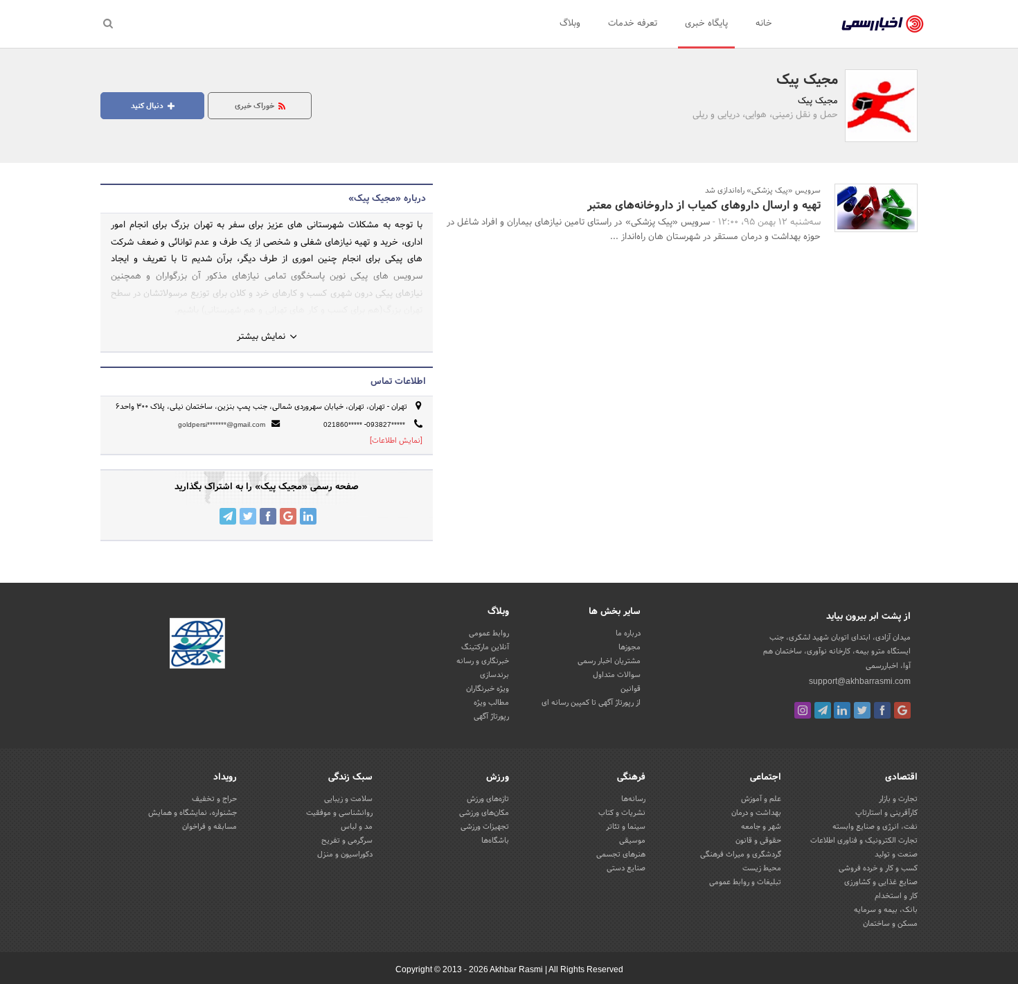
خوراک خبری (255, 106)
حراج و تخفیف (214, 799)
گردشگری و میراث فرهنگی (740, 854)
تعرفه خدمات (632, 23)
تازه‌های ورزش (488, 799)
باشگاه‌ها (495, 840)
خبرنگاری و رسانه (482, 661)
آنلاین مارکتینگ (485, 647)
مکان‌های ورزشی (484, 813)
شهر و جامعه (761, 826)
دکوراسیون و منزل (345, 854)
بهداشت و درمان (756, 813)
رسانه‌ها (633, 799)
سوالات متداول (617, 675)
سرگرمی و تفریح (347, 840)
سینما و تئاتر (625, 826)
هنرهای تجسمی (620, 854)
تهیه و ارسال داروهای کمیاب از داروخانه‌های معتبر (704, 205)
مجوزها (629, 647)
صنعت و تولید (896, 854)
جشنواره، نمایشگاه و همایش (192, 813)
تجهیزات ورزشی (485, 826)
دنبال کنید (148, 106)
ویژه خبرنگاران (487, 689)
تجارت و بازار (898, 799)
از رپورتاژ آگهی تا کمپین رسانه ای (591, 702)
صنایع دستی (626, 868)
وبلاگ (570, 23)
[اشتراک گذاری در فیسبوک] (268, 516)
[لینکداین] (842, 710)
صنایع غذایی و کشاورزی (881, 882)
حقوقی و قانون (758, 840)
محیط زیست (761, 868)
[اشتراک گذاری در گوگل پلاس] (288, 516)
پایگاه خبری (706, 23)
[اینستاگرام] (802, 710)
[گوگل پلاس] (902, 710)
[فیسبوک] (882, 710)
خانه (764, 23)
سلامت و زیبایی (348, 799)
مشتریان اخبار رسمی (609, 661)
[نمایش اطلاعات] (396, 440)
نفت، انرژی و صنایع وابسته (875, 826)
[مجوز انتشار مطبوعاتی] (197, 645)
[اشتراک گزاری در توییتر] (248, 516)
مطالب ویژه (491, 702)
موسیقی (632, 840)
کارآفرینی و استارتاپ (886, 813)
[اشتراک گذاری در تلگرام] (228, 516)
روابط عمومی (489, 633)
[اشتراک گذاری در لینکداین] (308, 516)
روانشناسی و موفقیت (339, 813)
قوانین (630, 689)
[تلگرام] (822, 710)
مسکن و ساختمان (890, 923)
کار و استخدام (896, 896)
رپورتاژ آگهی (491, 716)
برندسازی (494, 675)
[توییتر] (862, 710)
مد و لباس (357, 826)
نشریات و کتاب (621, 813)
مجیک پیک (807, 80)
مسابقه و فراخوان (209, 826)
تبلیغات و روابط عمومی (745, 882)
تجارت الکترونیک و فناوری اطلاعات (864, 840)
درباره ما (628, 633)
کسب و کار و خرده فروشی (878, 868)
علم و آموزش (761, 799)
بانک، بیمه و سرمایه (886, 910)
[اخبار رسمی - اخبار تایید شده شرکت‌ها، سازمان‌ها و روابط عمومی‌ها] (883, 24)
